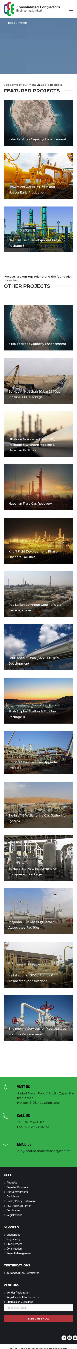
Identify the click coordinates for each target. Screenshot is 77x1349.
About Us (12, 1182)
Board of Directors (17, 1187)
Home (11, 23)
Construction (14, 1248)
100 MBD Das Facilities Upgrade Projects (32, 765)
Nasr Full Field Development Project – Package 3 (36, 243)
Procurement (14, 1244)
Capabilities (13, 1234)
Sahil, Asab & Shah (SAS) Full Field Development (33, 661)
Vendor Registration (18, 1292)
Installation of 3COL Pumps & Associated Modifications (30, 978)
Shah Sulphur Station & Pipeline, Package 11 (32, 714)
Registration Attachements (23, 1297)
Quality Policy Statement (21, 1201)
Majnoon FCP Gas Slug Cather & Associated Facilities (32, 925)
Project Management (19, 1253)
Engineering (14, 1239)
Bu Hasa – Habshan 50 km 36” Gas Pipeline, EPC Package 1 (34, 394)
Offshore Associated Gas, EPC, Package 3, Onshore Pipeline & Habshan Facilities (31, 445)
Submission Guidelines (20, 1301)
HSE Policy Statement (19, 1205)
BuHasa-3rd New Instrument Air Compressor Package (32, 871)
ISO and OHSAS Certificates (23, 1272)
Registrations (14, 1215)
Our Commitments (18, 1191)
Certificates (13, 1210)
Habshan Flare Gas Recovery (30, 504)
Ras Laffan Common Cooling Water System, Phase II (35, 607)
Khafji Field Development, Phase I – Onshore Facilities (34, 554)
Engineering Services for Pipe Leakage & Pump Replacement (37, 1031)
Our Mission (13, 1196)
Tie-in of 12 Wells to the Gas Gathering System (37, 818)
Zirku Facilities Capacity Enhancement (37, 139)
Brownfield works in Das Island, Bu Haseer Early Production (34, 189)
